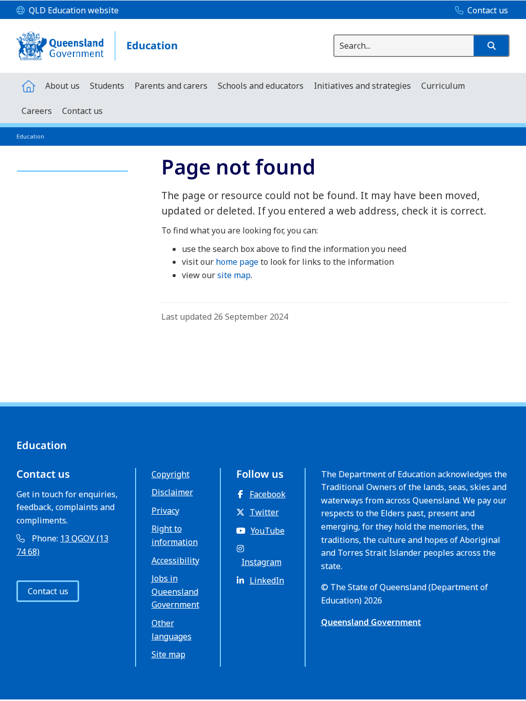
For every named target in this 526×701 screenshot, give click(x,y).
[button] (491, 45)
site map (234, 275)
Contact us (48, 591)
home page (237, 261)
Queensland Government (371, 622)
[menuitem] (28, 85)
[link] (72, 166)
